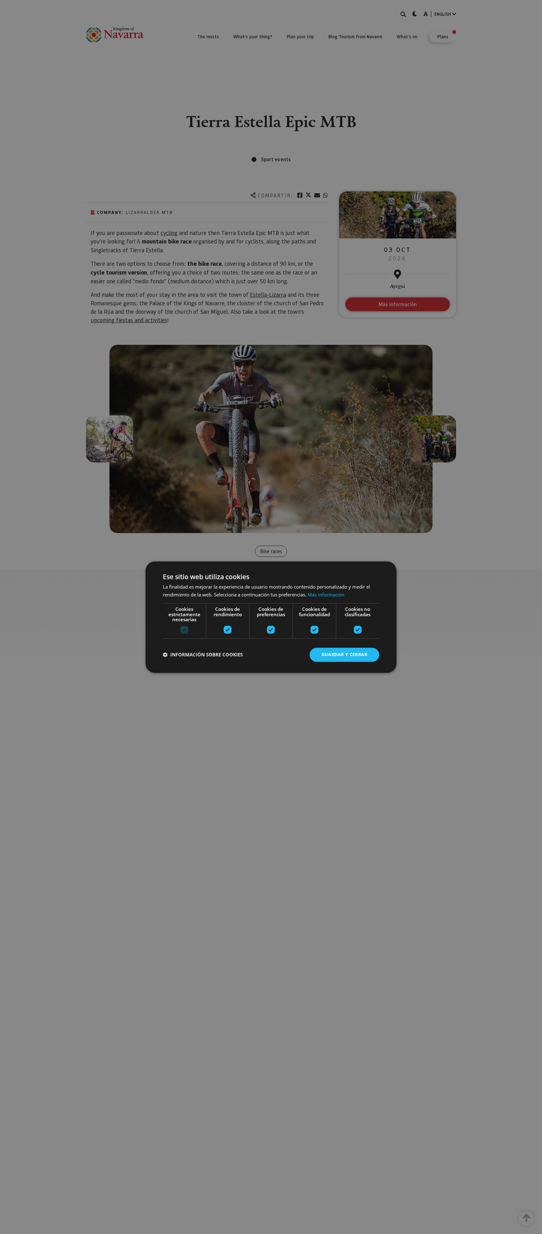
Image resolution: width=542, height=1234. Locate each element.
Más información (326, 594)
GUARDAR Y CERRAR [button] (344, 654)
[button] (203, 655)
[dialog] (271, 617)
